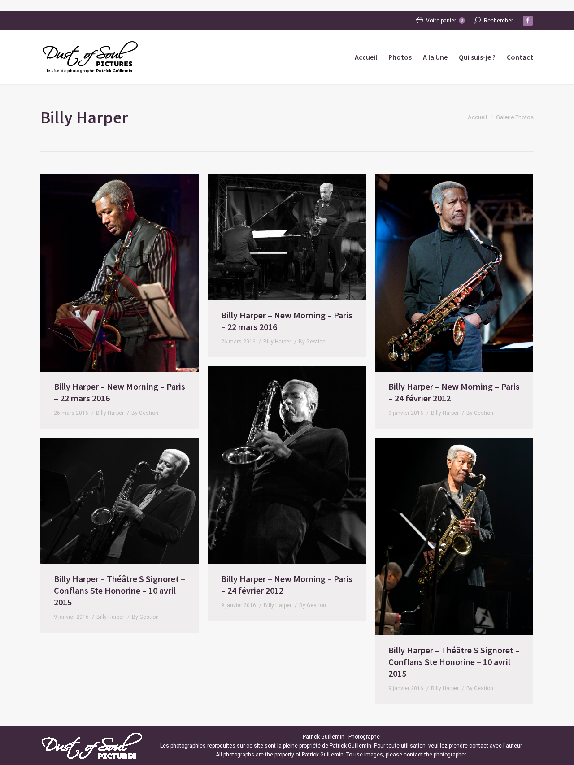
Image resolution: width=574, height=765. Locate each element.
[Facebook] (528, 21)
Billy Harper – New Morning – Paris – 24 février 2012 (454, 392)
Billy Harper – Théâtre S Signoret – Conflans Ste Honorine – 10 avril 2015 (119, 590)
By (144, 413)
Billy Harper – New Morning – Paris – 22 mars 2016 (119, 392)
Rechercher (498, 20)
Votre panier (444, 20)
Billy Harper (110, 413)
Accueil (477, 117)
